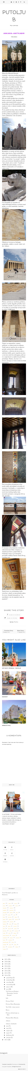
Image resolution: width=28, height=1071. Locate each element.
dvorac (4, 933)
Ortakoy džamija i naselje (11, 668)
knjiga (10, 924)
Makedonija (11, 910)
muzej (9, 933)
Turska (16, 622)
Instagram (5, 861)
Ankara (8, 1021)
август (8, 987)
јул (7, 989)
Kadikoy (5, 696)
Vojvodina (10, 940)
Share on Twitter (12, 618)
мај (7, 1028)
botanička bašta (5, 942)
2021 (5, 959)
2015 (5, 973)
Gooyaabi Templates (7, 1066)
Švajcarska (5, 912)
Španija (15, 924)
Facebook (12, 855)
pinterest (5, 855)
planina (15, 903)
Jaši (7, 998)
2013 (5, 1040)
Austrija (15, 928)
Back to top (21, 1069)
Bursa (7, 1010)
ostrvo (15, 944)
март (7, 1033)
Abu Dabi (9, 928)
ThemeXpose (15, 1064)
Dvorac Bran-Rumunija (13, 1004)
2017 (5, 968)
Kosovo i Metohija (6, 935)
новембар (9, 980)
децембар (9, 978)
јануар (8, 1037)
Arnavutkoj (6, 725)
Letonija (13, 935)
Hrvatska (11, 912)
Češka (4, 928)
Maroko (4, 919)
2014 (5, 975)
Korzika (15, 933)
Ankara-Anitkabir (11, 1024)
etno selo (15, 926)
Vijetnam (16, 919)
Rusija (17, 912)
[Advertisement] (11, 875)
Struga (4, 940)
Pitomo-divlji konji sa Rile (12, 1014)
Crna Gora (9, 917)
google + (12, 849)
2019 (5, 964)
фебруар (9, 1035)
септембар (9, 984)
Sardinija (4, 924)
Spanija (9, 926)
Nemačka (10, 919)
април (8, 1030)
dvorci (12, 942)
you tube (5, 849)
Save (22, 618)
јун (7, 1026)
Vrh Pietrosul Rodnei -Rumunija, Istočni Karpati (12, 993)
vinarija (4, 949)
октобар (8, 982)
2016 (5, 971)
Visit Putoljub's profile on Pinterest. (10, 894)
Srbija (4, 903)
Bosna (4, 917)
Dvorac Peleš (10, 1001)
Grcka (4, 926)
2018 (5, 966)
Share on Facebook (14, 614)
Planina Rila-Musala (12, 1018)
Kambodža (4, 910)
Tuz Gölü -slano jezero (13, 1007)
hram (10, 944)
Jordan (16, 917)
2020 (5, 962)
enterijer (4, 944)
